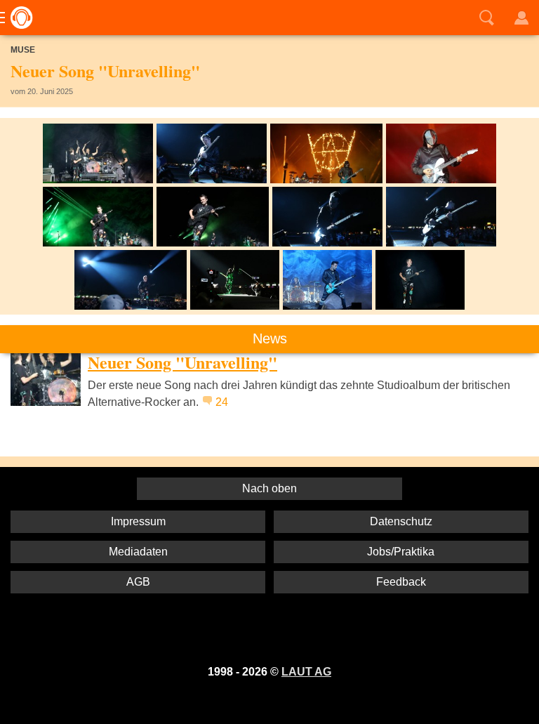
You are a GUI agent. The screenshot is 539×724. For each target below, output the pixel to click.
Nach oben (269, 488)
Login (521, 17)
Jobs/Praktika (400, 552)
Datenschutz (401, 521)
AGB (138, 582)
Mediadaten (138, 552)
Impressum (138, 521)
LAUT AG (306, 672)
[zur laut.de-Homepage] (17, 17)
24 (221, 402)
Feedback (401, 582)
